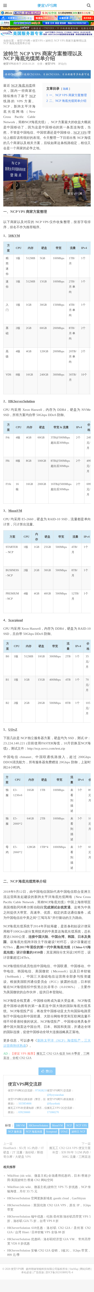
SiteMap (74, 1268)
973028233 (41, 1090)
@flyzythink (53, 1103)
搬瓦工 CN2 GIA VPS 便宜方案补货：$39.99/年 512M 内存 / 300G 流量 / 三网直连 (70, 1152)
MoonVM (15, 510)
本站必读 (26, 1272)
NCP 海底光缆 (21, 85)
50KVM (14, 235)
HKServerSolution (21, 401)
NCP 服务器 (15, 1131)
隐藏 (65, 88)
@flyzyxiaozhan (55, 1094)
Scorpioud (15, 620)
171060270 (53, 1112)
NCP (32, 96)
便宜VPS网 (47, 5)
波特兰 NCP (78, 1131)
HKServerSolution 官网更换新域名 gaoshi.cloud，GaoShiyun (46, 1198)
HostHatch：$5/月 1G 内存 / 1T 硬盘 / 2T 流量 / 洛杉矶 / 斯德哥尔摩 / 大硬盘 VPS (23, 1152)
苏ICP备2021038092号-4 (59, 1272)
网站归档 (85, 1268)
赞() (49, 1071)
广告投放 (38, 1272)
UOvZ (12, 729)
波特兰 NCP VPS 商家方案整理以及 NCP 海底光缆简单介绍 (42, 56)
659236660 (24, 1112)
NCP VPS (79, 132)
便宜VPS (38, 40)
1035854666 (24, 1103)
